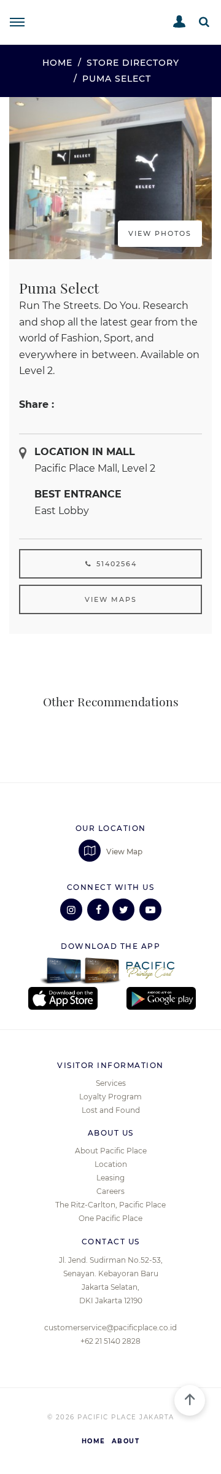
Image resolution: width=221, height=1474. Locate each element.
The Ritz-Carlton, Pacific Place (110, 1204)
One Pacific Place (110, 1218)
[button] (204, 22)
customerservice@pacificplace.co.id (110, 1327)
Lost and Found (111, 1110)
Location (111, 1164)
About (126, 1441)
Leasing (110, 1177)
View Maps (111, 599)
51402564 (115, 564)
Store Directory (133, 62)
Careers (110, 1191)
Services (111, 1083)
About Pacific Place (111, 1150)
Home (57, 62)
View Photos (160, 233)
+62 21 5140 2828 (110, 1341)
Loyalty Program (110, 1096)
